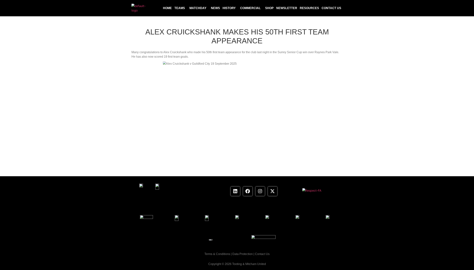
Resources (309, 8)
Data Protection (242, 254)
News (215, 8)
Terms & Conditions (217, 254)
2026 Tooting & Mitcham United (245, 264)
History (229, 8)
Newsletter (286, 8)
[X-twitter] (272, 191)
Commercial (250, 8)
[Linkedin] (235, 191)
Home (167, 8)
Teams (179, 8)
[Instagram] (260, 191)
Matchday (197, 8)
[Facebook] (247, 191)
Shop (269, 8)
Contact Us (331, 8)
